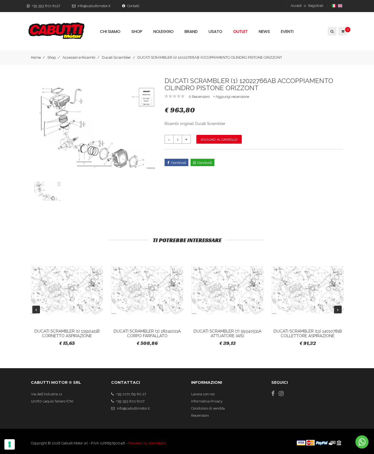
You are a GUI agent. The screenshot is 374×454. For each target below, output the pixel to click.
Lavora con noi (203, 394)
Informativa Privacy (207, 401)
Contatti (133, 6)
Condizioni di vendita (208, 408)
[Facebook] (273, 393)
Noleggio (163, 31)
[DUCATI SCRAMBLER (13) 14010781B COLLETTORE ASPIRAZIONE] (308, 290)
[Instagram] (281, 393)
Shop (51, 57)
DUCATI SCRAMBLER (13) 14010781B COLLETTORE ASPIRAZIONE (308, 333)
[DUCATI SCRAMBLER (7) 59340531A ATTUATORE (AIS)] (227, 290)
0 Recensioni (200, 97)
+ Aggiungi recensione (231, 97)
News (264, 31)
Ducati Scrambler (116, 57)
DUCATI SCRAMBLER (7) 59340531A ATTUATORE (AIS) (227, 333)
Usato (215, 31)
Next (338, 309)
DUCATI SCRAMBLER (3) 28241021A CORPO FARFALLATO (147, 333)
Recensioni (200, 415)
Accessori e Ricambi (78, 57)
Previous (36, 309)
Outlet (240, 31)
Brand (191, 31)
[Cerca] (331, 31)
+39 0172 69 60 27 (131, 394)
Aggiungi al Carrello (219, 139)
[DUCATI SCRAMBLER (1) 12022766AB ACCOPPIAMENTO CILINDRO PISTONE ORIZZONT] (93, 128)
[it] (334, 5)
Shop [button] (136, 31)
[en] (340, 5)
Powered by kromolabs (147, 443)
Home (36, 57)
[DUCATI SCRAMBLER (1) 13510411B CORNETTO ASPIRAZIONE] (67, 290)
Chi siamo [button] (110, 31)
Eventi (287, 31)
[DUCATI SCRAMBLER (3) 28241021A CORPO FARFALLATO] (147, 290)
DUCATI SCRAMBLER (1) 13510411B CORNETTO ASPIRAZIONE (67, 333)
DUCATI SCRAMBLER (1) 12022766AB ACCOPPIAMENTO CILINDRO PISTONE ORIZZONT (209, 57)
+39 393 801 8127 (46, 6)
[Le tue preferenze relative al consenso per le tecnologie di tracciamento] (9, 444)
